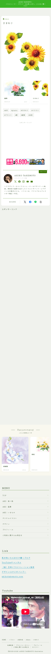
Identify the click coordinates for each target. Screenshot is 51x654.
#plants (14, 110)
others (7, 19)
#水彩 (31, 115)
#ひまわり (24, 110)
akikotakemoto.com (12, 576)
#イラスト (35, 110)
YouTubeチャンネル (11, 562)
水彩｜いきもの (8, 512)
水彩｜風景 (7, 507)
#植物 (23, 115)
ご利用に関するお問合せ (12, 535)
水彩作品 (20, 640)
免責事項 (10, 645)
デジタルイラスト (9, 518)
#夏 (16, 115)
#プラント (8, 115)
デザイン (6, 524)
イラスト (12, 640)
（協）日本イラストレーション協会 (18, 567)
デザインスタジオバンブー (14, 571)
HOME (4, 640)
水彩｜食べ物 (7, 501)
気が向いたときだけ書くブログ (16, 557)
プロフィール (7, 529)
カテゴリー (35, 647)
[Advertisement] (25, 141)
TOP (4, 495)
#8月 (6, 110)
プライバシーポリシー (23, 645)
